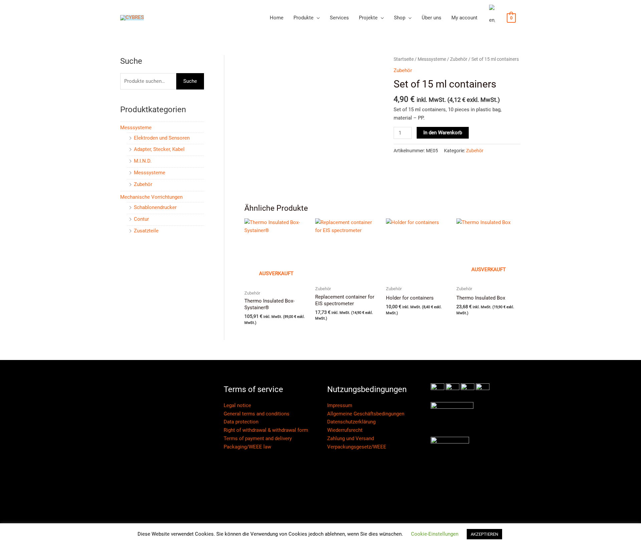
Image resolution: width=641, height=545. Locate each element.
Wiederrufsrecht (345, 430)
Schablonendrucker (155, 207)
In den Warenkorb (442, 133)
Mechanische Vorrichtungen (151, 197)
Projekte (368, 18)
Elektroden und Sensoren (162, 138)
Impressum (339, 405)
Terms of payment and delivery (258, 438)
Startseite (404, 59)
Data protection (241, 422)
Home (276, 18)
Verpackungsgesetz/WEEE (356, 447)
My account (464, 18)
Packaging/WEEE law (247, 447)
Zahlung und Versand (350, 438)
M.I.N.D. (143, 161)
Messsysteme (136, 128)
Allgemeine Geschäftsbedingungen (365, 414)
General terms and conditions (256, 414)
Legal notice (237, 405)
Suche (190, 81)
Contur (141, 219)
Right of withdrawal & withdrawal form (266, 430)
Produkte (303, 18)
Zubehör (143, 184)
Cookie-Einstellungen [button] (434, 534)
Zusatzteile (146, 231)
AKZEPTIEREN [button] (484, 534)
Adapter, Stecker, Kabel (159, 149)
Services (339, 18)
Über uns (431, 18)
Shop (399, 18)
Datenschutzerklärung (351, 422)
